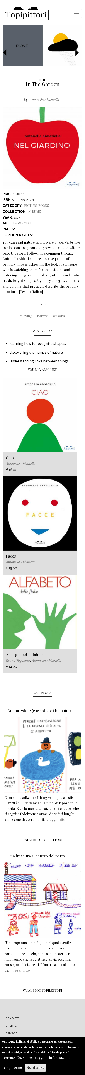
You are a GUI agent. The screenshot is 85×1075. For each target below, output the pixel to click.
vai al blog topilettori (42, 990)
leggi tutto (57, 819)
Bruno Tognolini (18, 660)
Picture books (36, 206)
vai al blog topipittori (42, 840)
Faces (11, 556)
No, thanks (35, 1068)
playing (26, 316)
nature (42, 316)
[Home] (26, 13)
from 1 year (22, 223)
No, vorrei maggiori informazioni (43, 1057)
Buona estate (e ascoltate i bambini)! (40, 710)
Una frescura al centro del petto (36, 856)
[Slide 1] (40, 80)
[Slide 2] (43, 80)
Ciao (10, 457)
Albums (34, 211)
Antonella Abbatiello (44, 99)
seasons (59, 316)
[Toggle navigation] (76, 13)
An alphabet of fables (24, 654)
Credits (11, 1025)
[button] (6, 53)
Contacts (13, 1018)
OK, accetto (13, 1067)
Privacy (11, 1033)
